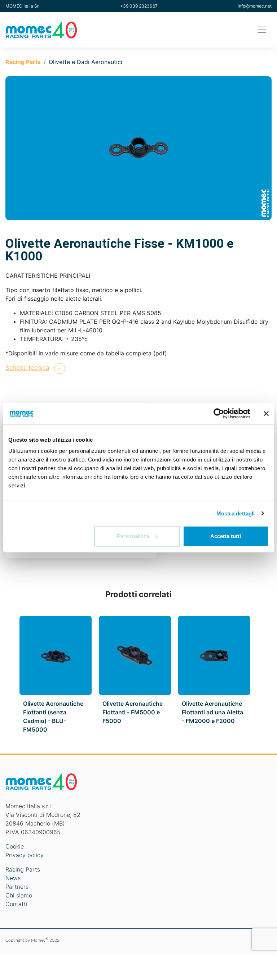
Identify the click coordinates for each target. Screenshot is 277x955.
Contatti (16, 904)
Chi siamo (18, 895)
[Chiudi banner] (266, 413)
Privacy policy (24, 855)
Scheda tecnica (27, 367)
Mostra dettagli (235, 513)
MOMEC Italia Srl (22, 6)
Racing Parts (23, 61)
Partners (16, 886)
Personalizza (133, 536)
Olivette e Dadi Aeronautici (85, 61)
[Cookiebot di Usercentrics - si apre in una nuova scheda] (218, 413)
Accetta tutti (225, 536)
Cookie (14, 846)
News (13, 878)
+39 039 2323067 (139, 6)
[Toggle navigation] (262, 30)
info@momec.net (255, 6)
